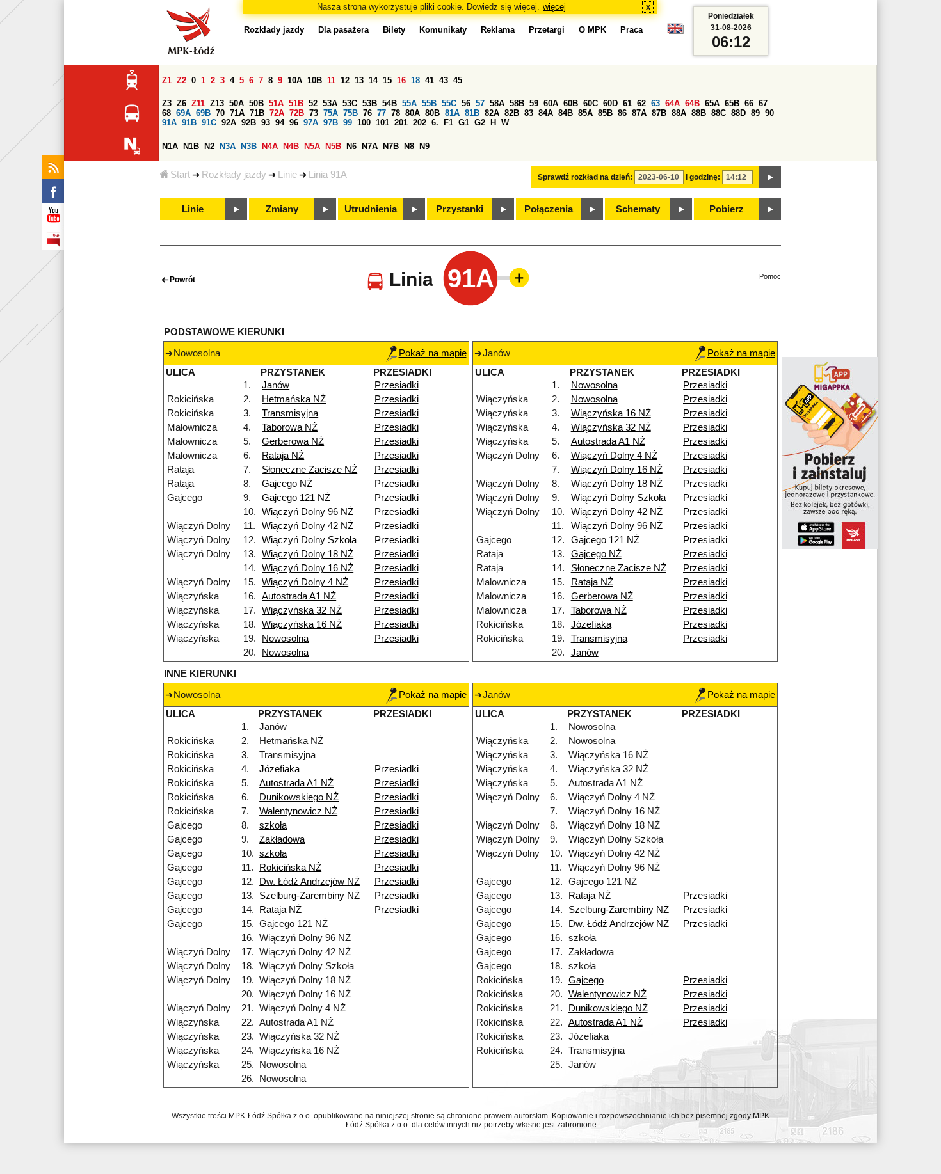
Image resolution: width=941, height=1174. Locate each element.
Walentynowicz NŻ (298, 811)
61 (627, 103)
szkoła (273, 825)
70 (220, 113)
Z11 (198, 103)
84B (565, 113)
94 (279, 122)
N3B (249, 146)
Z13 (217, 103)
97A (310, 122)
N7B (391, 146)
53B (369, 103)
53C (349, 103)
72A (276, 113)
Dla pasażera (343, 30)
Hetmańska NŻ (294, 399)
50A (236, 103)
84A (545, 113)
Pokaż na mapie (433, 353)
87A (639, 113)
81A (452, 113)
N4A (270, 146)
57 (480, 103)
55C (449, 103)
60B (570, 103)
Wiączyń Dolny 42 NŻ (307, 526)
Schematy (638, 209)
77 (381, 113)
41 (429, 80)
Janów (275, 385)
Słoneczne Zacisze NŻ (309, 469)
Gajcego (586, 980)
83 (528, 113)
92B (248, 122)
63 (655, 103)
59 (533, 103)
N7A (370, 146)
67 (763, 103)
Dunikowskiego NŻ (299, 797)
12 (345, 80)
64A (672, 103)
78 (395, 113)
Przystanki (459, 209)
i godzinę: (703, 177)
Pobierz (726, 209)
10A (294, 80)
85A (585, 113)
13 (359, 80)
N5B (333, 146)
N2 (209, 146)
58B (517, 103)
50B (256, 103)
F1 (448, 122)
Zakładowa (282, 839)
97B (330, 122)
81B (472, 113)
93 (265, 122)
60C (590, 103)
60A (550, 103)
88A (679, 113)
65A (712, 103)
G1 (463, 122)
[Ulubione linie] (515, 277)
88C (718, 113)
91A (169, 122)
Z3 (167, 103)
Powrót (182, 279)
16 (401, 80)
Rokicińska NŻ (290, 867)
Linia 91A (328, 175)
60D (610, 103)
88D (738, 113)
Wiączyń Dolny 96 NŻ (307, 512)
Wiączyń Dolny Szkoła (309, 540)
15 (387, 80)
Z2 (181, 80)
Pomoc (770, 276)
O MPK (592, 30)
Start (180, 175)
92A (228, 122)
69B (203, 113)
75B (350, 113)
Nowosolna (285, 638)
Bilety (394, 30)
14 (373, 80)
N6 (351, 146)
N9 (424, 146)
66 (748, 103)
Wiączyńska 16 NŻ (302, 624)
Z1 (167, 80)
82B (511, 113)
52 (313, 103)
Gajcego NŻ (287, 484)
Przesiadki (396, 385)
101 (382, 122)
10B (314, 80)
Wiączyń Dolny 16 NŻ (307, 568)
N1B (191, 146)
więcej (554, 7)
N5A (312, 146)
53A (330, 103)
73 (313, 113)
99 (347, 122)
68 (166, 113)
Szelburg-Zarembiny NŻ (309, 896)
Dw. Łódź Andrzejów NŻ (309, 882)
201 (401, 122)
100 (364, 122)
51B (296, 103)
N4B (291, 146)
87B (659, 113)
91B (189, 122)
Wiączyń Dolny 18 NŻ (307, 554)
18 (415, 80)
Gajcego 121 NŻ (296, 498)
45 (457, 80)
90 (769, 113)
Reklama (498, 30)
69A (183, 113)
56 (466, 103)
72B (296, 113)
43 (443, 80)
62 (641, 103)
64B (692, 103)
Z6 (181, 103)
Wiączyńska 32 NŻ (302, 610)
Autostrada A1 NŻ (299, 596)
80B (432, 113)
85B (605, 113)
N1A (170, 146)
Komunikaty (443, 30)
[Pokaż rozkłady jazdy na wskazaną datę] (770, 177)
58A (497, 103)
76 (367, 113)
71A (237, 113)
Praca (631, 30)
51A (276, 103)
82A (492, 113)
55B (429, 103)
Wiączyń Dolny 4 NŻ (305, 582)
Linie (287, 175)
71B (257, 113)
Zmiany (282, 209)
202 (419, 122)
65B (732, 103)
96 (293, 122)
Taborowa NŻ (290, 427)
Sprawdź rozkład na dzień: (585, 177)
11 (331, 80)
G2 (479, 122)
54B (389, 103)
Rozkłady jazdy (234, 175)
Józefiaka (591, 624)
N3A (228, 146)
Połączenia (548, 209)
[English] (675, 31)
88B (698, 113)
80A (412, 113)
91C (209, 122)
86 (622, 113)
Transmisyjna (290, 413)
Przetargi (547, 30)
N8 (409, 146)
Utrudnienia (370, 209)
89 (755, 113)
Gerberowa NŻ (293, 441)
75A (330, 113)
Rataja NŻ (283, 455)
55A (409, 103)
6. (434, 122)
